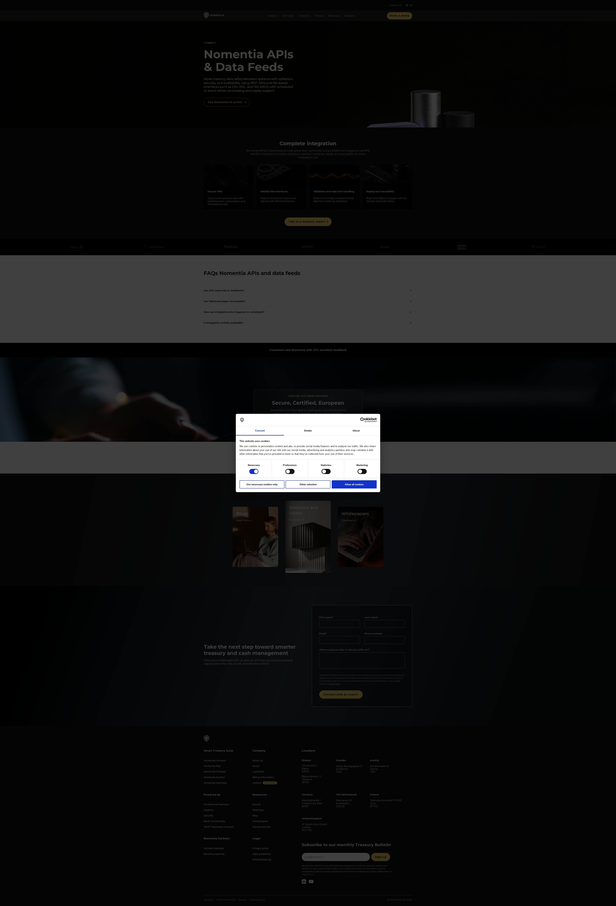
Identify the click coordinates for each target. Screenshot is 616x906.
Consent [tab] (260, 430)
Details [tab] (308, 430)
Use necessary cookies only (262, 484)
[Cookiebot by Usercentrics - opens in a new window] (363, 420)
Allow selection (308, 484)
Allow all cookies (354, 484)
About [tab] (356, 430)
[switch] (290, 471)
